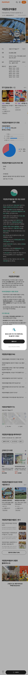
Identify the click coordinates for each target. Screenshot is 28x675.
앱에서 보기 (14, 341)
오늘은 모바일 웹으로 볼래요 (14, 346)
